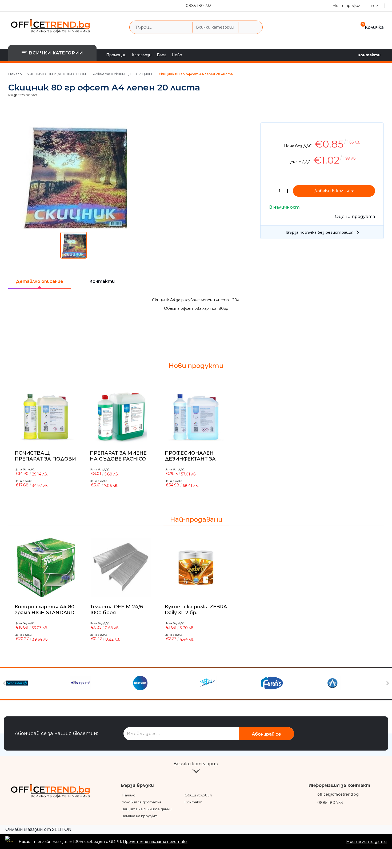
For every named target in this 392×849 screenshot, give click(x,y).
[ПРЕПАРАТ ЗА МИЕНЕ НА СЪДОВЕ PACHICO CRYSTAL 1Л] (121, 414)
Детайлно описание (39, 281)
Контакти (369, 55)
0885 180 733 (198, 5)
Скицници (144, 74)
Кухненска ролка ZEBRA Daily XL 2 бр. (196, 610)
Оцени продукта (355, 216)
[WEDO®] (228, 683)
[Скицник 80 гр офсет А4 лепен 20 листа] (73, 227)
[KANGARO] (101, 683)
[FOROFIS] (291, 683)
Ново (177, 55)
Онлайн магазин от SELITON (38, 829)
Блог (161, 55)
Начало (15, 74)
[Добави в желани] (377, 130)
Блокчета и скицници (111, 74)
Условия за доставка (141, 802)
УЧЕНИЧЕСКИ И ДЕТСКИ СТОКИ (56, 74)
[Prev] (5, 683)
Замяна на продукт (140, 816)
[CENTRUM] (164, 683)
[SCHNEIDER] (37, 683)
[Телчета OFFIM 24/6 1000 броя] (121, 567)
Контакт (193, 802)
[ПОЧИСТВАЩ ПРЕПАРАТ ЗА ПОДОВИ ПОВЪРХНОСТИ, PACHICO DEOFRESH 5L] (46, 414)
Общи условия (198, 795)
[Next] (387, 683)
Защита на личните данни (146, 809)
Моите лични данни (366, 841)
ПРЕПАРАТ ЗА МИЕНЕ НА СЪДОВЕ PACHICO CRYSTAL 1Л (118, 455)
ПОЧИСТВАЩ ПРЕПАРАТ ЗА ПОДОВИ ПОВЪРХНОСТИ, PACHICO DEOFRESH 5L (45, 455)
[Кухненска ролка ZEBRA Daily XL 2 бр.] (196, 567)
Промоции (116, 55)
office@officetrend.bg (338, 794)
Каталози (141, 55)
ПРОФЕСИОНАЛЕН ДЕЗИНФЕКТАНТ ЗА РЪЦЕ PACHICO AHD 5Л (194, 455)
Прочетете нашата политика (155, 841)
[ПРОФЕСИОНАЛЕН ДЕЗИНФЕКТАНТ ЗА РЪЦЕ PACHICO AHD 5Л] (196, 414)
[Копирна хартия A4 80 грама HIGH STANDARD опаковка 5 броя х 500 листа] (46, 567)
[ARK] (355, 683)
